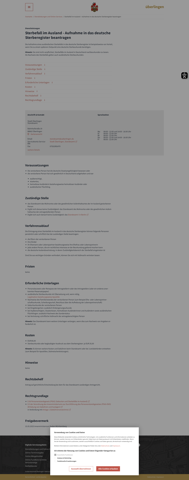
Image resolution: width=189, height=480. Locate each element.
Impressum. (116, 446)
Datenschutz (105, 446)
